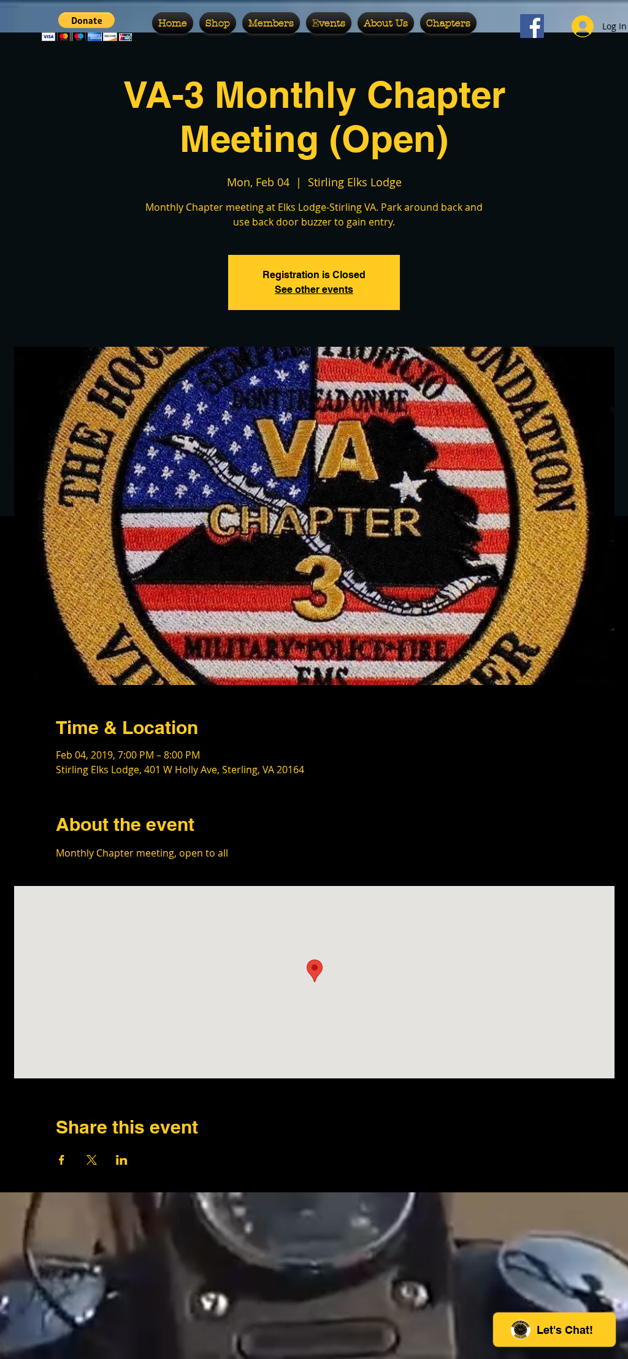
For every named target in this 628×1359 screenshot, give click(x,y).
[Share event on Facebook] (61, 1160)
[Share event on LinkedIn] (122, 1160)
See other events (314, 289)
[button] (217, 23)
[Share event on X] (92, 1160)
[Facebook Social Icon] (532, 26)
